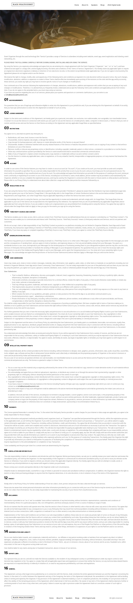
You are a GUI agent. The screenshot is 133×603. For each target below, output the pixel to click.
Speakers (94, 5)
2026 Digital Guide (114, 5)
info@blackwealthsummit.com (16, 95)
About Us (85, 5)
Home (76, 5)
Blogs (102, 5)
